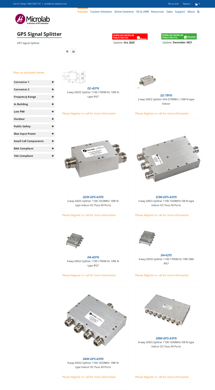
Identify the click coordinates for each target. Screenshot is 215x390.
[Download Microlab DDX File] (179, 34)
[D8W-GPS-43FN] (168, 289)
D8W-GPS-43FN (166, 338)
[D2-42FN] (74, 72)
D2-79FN (166, 95)
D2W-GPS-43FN (93, 197)
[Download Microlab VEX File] (130, 34)
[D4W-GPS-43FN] (95, 289)
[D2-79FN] (147, 72)
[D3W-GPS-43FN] (168, 127)
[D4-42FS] (147, 229)
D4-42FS (166, 255)
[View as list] (74, 52)
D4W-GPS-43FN (93, 359)
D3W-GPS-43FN (166, 197)
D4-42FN (93, 257)
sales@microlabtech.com (55, 3)
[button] (198, 11)
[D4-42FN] (74, 229)
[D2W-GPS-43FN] (95, 127)
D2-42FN (93, 88)
